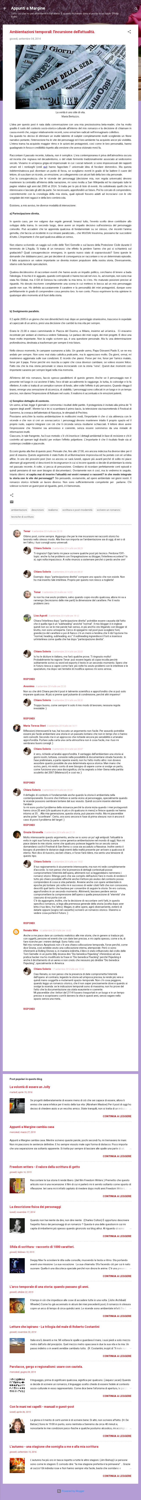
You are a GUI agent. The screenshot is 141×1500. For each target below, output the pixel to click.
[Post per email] (12, 503)
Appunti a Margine (28, 8)
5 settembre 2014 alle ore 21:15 (59, 832)
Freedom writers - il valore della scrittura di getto (45, 1167)
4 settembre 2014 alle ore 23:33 (51, 686)
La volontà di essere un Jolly (30, 1087)
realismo (53, 509)
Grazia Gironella (33, 832)
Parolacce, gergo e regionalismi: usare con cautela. (46, 1366)
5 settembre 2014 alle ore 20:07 (67, 749)
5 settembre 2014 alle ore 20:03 (67, 651)
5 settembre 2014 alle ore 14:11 (62, 726)
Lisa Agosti (40, 615)
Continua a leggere (117, 1116)
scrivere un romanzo (108, 509)
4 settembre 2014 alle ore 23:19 (47, 531)
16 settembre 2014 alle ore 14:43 (55, 930)
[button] (129, 32)
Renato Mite (30, 930)
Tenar (26, 531)
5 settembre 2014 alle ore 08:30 (67, 700)
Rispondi (29, 679)
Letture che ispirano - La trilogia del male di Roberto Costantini (54, 1326)
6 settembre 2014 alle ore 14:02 (67, 861)
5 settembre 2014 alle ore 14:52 (57, 592)
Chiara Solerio (42, 548)
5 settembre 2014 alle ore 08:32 (67, 571)
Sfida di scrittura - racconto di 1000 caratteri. (42, 1247)
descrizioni (37, 509)
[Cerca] (136, 9)
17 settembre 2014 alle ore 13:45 (68, 969)
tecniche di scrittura (22, 516)
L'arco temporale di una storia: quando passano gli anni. (49, 1287)
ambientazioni (19, 509)
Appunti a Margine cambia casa (32, 1127)
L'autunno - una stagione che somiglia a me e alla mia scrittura (54, 1446)
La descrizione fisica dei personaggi (35, 1207)
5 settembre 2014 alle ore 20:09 (57, 790)
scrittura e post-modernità (77, 509)
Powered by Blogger (72, 1491)
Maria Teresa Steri (34, 725)
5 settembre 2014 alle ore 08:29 (67, 548)
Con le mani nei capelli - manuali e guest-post (42, 1406)
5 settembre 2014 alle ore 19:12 (64, 615)
